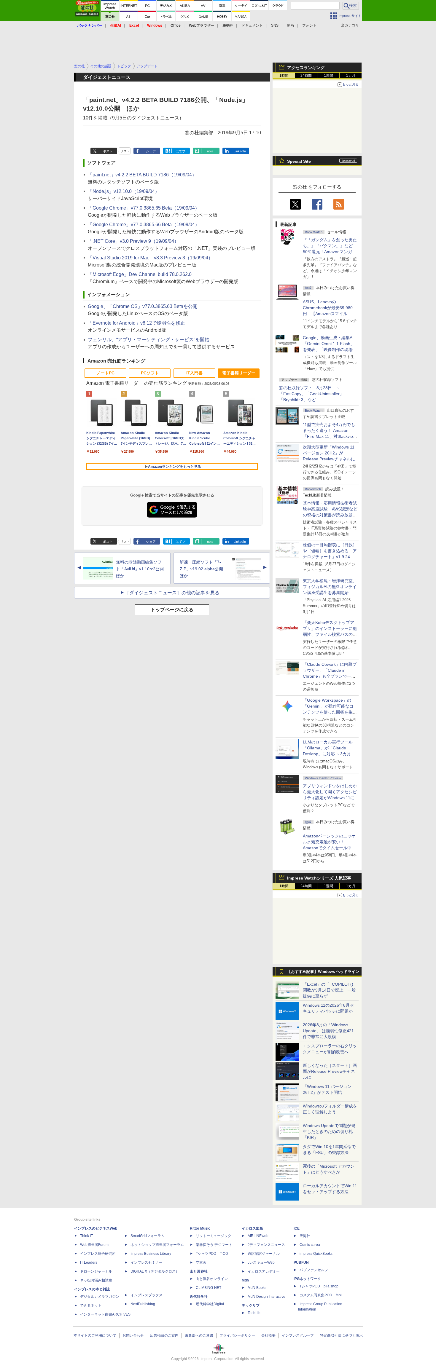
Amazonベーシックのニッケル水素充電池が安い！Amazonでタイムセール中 (329, 842)
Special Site (299, 161)
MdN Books (257, 1288)
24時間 (306, 76)
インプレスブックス (147, 1295)
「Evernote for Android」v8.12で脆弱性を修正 (136, 322)
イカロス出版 (252, 1228)
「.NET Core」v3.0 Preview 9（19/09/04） (133, 241)
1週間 (328, 76)
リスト (125, 151)
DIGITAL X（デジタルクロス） (155, 1271)
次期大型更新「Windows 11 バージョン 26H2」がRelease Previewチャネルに (329, 453)
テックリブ (251, 1305)
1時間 (284, 76)
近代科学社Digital (210, 1304)
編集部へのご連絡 (199, 1335)
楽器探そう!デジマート (214, 1245)
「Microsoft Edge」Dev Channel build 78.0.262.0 (140, 274)
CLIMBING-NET (208, 1288)
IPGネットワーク (307, 1279)
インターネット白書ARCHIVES (105, 1314)
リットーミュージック (213, 1236)
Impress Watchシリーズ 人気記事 (319, 878)
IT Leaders (88, 1262)
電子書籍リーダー (238, 373)
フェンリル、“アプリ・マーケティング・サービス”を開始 (148, 339)
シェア (151, 151)
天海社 (305, 1236)
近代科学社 (199, 1297)
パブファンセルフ (314, 1270)
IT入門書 (194, 373)
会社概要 (268, 1335)
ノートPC (105, 373)
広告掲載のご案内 (164, 1335)
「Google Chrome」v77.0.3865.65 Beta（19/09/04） (144, 207)
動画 (290, 25)
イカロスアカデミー (264, 1271)
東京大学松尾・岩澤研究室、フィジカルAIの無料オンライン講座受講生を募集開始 (330, 586)
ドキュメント (252, 25)
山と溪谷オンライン (212, 1279)
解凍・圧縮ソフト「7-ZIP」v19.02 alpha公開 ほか (203, 569)
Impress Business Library (151, 1254)
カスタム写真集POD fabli (321, 1295)
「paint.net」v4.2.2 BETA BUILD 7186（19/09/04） (142, 174)
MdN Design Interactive (266, 1297)
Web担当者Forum (94, 1245)
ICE (297, 1228)
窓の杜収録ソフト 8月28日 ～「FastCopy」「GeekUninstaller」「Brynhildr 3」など (311, 393)
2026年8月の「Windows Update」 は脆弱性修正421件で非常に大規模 (328, 1030)
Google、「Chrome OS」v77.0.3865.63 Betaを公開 (143, 306)
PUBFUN (301, 1262)
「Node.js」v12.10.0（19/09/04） (124, 191)
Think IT (86, 1236)
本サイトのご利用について (95, 1335)
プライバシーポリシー (237, 1335)
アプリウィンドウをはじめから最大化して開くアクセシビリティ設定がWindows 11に (330, 791)
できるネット (90, 1305)
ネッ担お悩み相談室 (96, 1280)
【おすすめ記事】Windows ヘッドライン (323, 972)
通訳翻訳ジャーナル (264, 1254)
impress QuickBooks (316, 1254)
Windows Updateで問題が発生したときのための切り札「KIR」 (329, 1131)
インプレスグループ (298, 1335)
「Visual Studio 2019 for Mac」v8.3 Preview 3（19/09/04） (150, 257)
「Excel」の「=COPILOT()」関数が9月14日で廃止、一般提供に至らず (330, 990)
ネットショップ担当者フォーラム (157, 1245)
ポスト (108, 151)
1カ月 (350, 76)
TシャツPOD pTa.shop (319, 1286)
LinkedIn (240, 151)
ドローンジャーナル (96, 1271)
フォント (309, 25)
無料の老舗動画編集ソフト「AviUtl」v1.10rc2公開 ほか (142, 569)
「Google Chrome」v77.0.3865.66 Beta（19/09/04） (144, 224)
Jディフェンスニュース (266, 1245)
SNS (275, 25)
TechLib (254, 1313)
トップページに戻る (172, 609)
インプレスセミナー (147, 1262)
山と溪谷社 (199, 1271)
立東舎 (201, 1262)
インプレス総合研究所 (98, 1254)
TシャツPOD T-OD (212, 1254)
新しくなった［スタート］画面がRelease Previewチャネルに (330, 1071)
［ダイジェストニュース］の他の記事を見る (172, 592)
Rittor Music (200, 1228)
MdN (245, 1280)
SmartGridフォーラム (148, 1236)
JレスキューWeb (261, 1262)
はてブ (180, 151)
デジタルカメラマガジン (99, 1297)
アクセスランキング (305, 67)
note (210, 151)
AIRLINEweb (258, 1236)
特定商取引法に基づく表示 (341, 1335)
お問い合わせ (133, 1335)
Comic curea (310, 1245)
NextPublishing (143, 1304)
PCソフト (150, 373)
